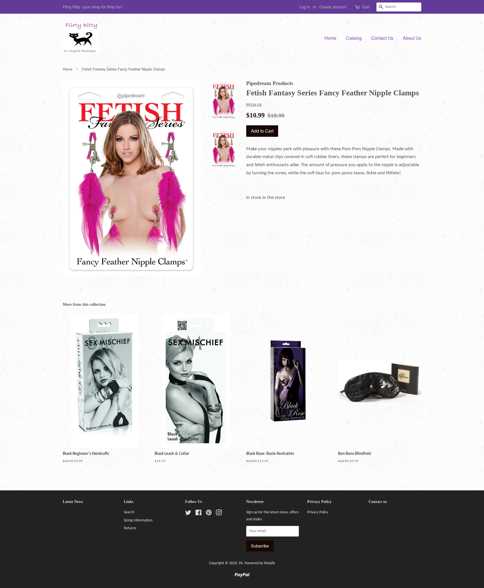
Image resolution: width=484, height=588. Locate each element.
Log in (304, 7)
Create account (332, 7)
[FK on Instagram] (219, 514)
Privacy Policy (317, 512)
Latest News (73, 502)
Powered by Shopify (260, 563)
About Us (412, 38)
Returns (130, 528)
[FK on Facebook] (198, 514)
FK (241, 563)
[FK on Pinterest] (209, 514)
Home (330, 38)
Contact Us (382, 38)
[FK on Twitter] (188, 514)
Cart (366, 7)
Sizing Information (138, 520)
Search (129, 512)
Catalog (354, 38)
